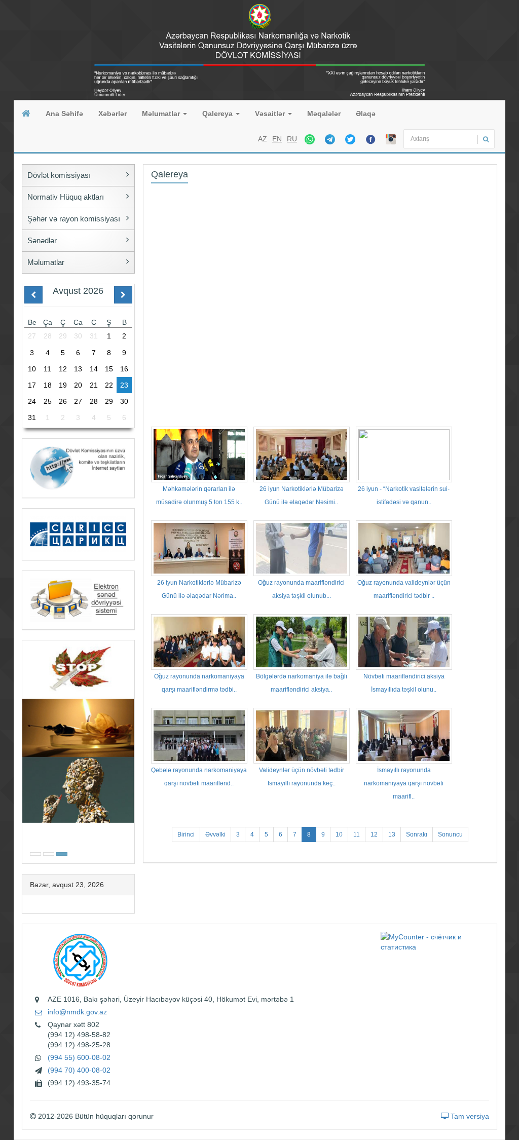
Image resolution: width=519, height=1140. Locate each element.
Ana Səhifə (64, 113)
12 (374, 834)
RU (292, 139)
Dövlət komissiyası (59, 175)
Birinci (186, 834)
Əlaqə (366, 113)
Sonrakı (416, 834)
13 (391, 834)
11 (356, 834)
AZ (262, 139)
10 (339, 834)
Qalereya (218, 113)
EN (277, 139)
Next (131, 751)
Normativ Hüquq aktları (65, 197)
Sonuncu (450, 834)
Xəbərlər (112, 113)
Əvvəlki (215, 834)
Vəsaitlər (271, 113)
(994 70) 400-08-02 (79, 1070)
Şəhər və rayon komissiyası (73, 218)
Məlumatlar (162, 113)
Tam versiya (469, 1116)
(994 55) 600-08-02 (79, 1057)
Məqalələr (324, 113)
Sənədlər (42, 240)
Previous (25, 751)
